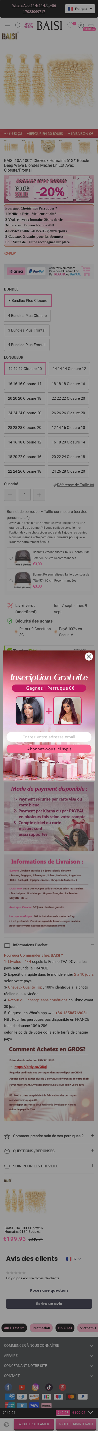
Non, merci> (49, 762)
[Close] (89, 656)
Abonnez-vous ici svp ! (49, 749)
